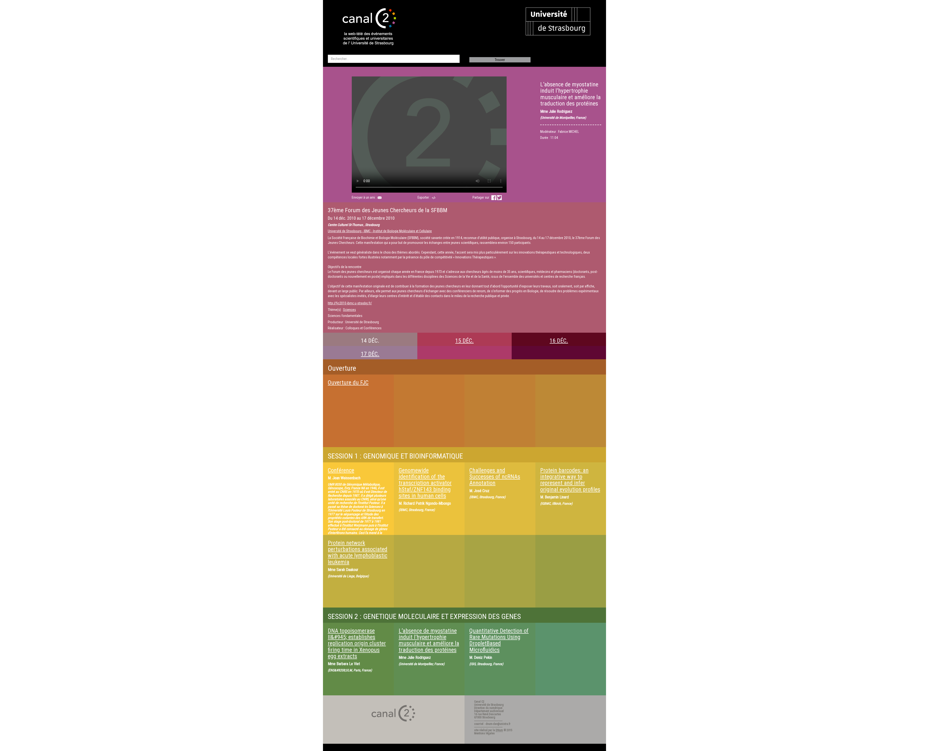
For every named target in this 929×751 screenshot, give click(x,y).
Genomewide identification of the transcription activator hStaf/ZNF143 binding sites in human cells (425, 483)
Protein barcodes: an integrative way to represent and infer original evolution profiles (570, 480)
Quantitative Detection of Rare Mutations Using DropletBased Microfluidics (499, 640)
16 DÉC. (559, 340)
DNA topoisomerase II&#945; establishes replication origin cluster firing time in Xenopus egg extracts (357, 643)
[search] (394, 59)
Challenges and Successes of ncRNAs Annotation (494, 477)
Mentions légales (484, 733)
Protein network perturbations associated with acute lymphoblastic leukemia (357, 552)
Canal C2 (479, 701)
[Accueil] (365, 27)
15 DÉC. (464, 340)
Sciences (349, 310)
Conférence (341, 470)
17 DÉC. (370, 354)
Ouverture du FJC (348, 382)
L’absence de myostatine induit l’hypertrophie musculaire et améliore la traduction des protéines (429, 640)
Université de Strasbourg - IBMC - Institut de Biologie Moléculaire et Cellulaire (380, 231)
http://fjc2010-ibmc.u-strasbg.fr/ (350, 303)
